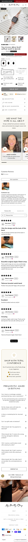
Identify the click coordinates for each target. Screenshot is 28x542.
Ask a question (14, 179)
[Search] (5, 5)
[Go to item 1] (5, 186)
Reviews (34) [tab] (7, 210)
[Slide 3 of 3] (21, 39)
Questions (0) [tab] (20, 210)
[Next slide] (26, 21)
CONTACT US (14, 469)
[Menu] (2, 5)
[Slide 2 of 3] (14, 39)
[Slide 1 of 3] (7, 39)
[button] (7, 242)
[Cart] (26, 5)
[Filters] (2, 215)
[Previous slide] (1, 21)
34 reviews (12, 44)
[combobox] (14, 535)
